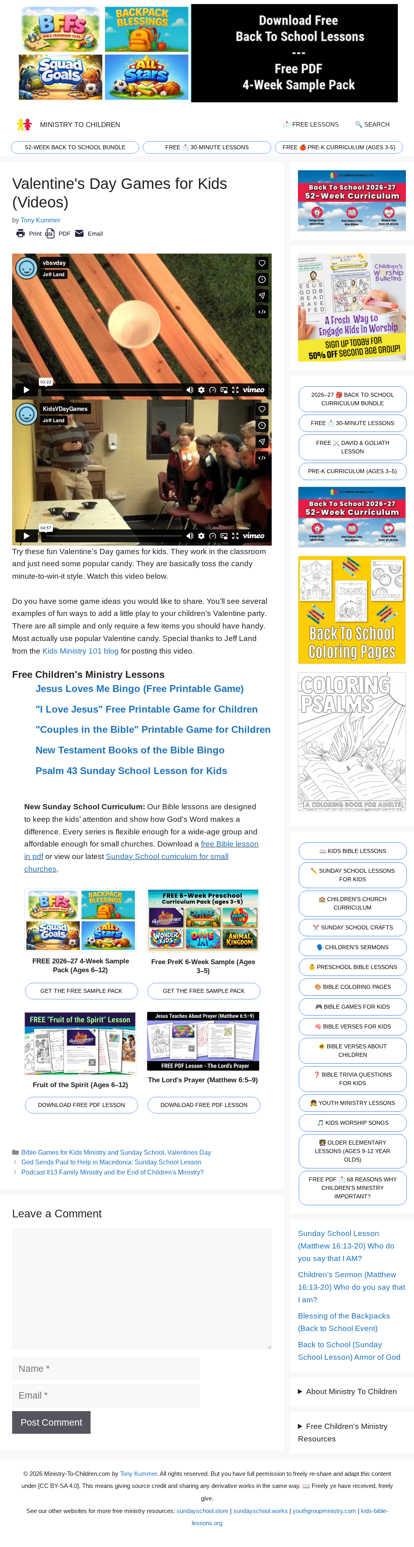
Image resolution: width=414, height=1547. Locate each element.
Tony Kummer (138, 1473)
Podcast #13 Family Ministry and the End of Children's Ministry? (112, 1172)
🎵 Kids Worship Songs (353, 1123)
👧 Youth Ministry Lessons (352, 1103)
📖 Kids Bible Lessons (352, 851)
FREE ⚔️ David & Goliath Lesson (352, 447)
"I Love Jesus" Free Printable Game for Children (147, 709)
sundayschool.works (260, 1510)
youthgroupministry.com (324, 1510)
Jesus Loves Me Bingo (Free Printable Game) (140, 688)
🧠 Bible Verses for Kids (353, 1026)
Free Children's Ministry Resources (343, 1432)
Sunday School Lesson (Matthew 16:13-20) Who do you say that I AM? (346, 1245)
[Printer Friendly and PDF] (59, 239)
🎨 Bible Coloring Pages (353, 987)
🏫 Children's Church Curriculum (353, 903)
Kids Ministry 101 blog (80, 651)
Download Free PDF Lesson (81, 1105)
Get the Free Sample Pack (81, 991)
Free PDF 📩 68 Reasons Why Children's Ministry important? (353, 1188)
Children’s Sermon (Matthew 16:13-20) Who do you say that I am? (351, 1287)
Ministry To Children (80, 125)
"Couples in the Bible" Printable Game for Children (153, 729)
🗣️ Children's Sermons (353, 947)
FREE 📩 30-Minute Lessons (352, 423)
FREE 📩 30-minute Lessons (207, 147)
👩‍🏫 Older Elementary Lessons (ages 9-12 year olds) (352, 1151)
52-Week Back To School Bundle (75, 147)
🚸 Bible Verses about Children (352, 1050)
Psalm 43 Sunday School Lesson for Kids (131, 770)
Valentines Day (189, 1152)
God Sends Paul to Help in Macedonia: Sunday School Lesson (111, 1162)
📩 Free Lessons (311, 124)
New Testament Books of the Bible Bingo (130, 750)
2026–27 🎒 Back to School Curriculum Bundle (352, 399)
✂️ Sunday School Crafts (353, 927)
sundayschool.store (202, 1510)
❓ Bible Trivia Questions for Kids (352, 1078)
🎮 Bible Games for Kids (352, 1006)
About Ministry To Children (351, 1391)
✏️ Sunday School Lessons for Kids (352, 875)
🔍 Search (372, 124)
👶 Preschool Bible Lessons (352, 967)
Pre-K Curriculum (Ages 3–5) (352, 471)
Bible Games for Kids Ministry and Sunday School (92, 1152)
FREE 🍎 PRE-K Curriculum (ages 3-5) (339, 147)
